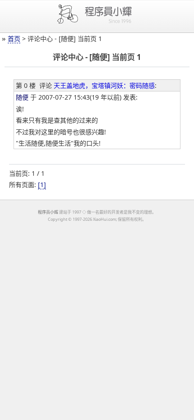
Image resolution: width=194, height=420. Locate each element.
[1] (42, 184)
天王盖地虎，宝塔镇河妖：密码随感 (104, 85)
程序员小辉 (48, 212)
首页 (14, 38)
